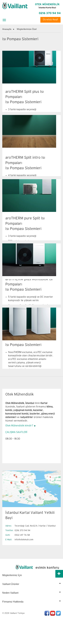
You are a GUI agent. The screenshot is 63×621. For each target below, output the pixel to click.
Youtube (52, 613)
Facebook (46, 613)
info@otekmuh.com (24, 540)
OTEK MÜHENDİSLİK (47, 6)
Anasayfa (6, 29)
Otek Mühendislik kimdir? (19, 426)
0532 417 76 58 (22, 535)
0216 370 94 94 (50, 13)
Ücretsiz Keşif (50, 19)
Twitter (58, 613)
